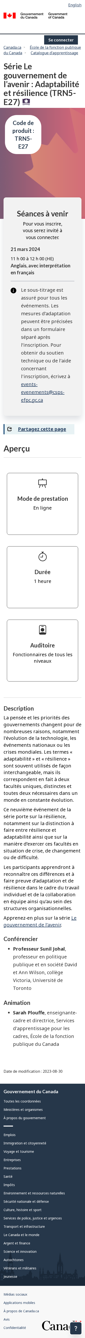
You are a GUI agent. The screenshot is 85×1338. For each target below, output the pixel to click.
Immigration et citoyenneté (25, 1143)
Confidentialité (15, 1327)
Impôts (9, 1185)
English (74, 5)
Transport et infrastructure (24, 1226)
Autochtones (14, 1260)
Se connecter (61, 39)
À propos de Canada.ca (21, 1311)
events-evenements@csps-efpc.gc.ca (42, 392)
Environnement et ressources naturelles (34, 1193)
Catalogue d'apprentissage (54, 52)
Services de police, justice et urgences (33, 1218)
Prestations (12, 1168)
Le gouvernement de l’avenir (40, 921)
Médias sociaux (15, 1294)
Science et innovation (20, 1251)
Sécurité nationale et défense (26, 1201)
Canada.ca (12, 47)
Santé (8, 1176)
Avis (7, 1319)
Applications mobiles (19, 1302)
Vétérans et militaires (20, 1268)
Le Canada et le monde (21, 1235)
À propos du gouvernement (25, 1118)
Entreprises (12, 1160)
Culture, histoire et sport (23, 1210)
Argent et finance (17, 1243)
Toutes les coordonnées (22, 1101)
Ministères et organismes (23, 1109)
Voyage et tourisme (19, 1151)
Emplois (10, 1135)
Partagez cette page (42, 429)
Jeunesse (10, 1276)
